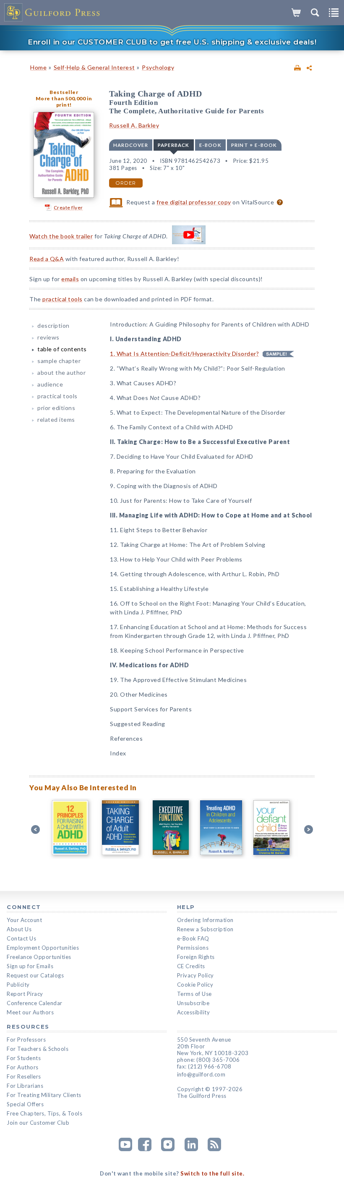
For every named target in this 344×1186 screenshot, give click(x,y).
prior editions (56, 407)
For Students (24, 1058)
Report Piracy (25, 993)
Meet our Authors (30, 1012)
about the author (61, 372)
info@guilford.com (201, 1074)
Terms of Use (194, 993)
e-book (210, 145)
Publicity (18, 984)
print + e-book (254, 145)
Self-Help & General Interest (94, 67)
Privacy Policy (195, 975)
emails (70, 278)
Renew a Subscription (205, 929)
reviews (48, 337)
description (53, 325)
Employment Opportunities (43, 947)
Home (38, 67)
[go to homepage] (52, 12)
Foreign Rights (196, 957)
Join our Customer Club (38, 1122)
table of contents (62, 349)
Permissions (193, 947)
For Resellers (24, 1076)
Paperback (174, 145)
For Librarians (25, 1085)
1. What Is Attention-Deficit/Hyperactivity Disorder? (184, 353)
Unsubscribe (193, 1003)
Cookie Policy (195, 984)
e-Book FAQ (193, 938)
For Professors (26, 1039)
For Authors (23, 1067)
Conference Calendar (35, 1003)
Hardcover (130, 145)
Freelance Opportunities (39, 957)
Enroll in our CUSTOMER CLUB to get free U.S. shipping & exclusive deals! (172, 42)
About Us (19, 929)
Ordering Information (205, 920)
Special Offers (25, 1104)
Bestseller (64, 92)
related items (56, 419)
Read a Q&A (46, 258)
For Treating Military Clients (44, 1095)
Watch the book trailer (61, 236)
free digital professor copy (193, 202)
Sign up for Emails (30, 966)
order (126, 183)
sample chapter (59, 360)
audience (50, 384)
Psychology (158, 67)
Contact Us (21, 938)
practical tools (62, 299)
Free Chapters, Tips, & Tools (44, 1113)
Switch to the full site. (212, 1173)
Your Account (24, 920)
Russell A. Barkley (134, 125)
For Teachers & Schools (37, 1048)
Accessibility (193, 1012)
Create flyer (68, 207)
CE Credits (191, 966)
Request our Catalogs (35, 975)
